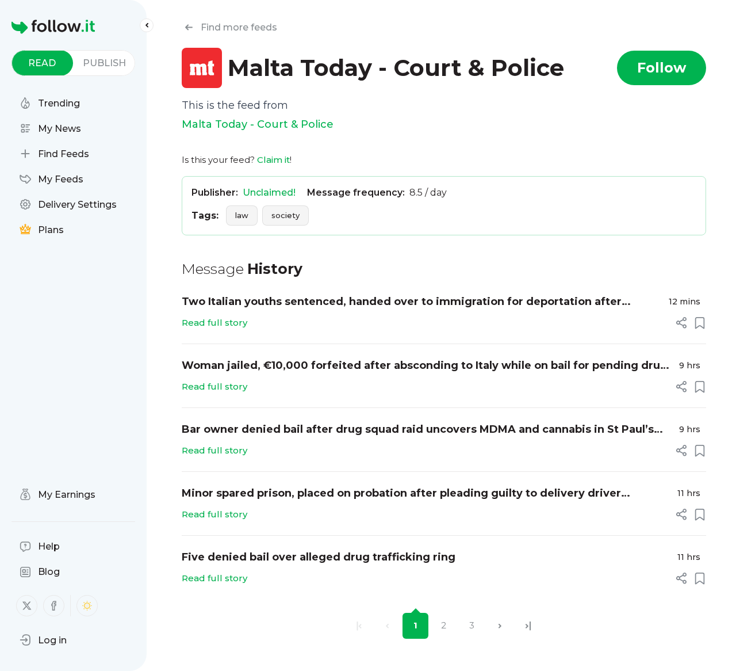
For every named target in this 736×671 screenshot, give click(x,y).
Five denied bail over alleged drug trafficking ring (318, 557)
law (241, 215)
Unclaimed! (269, 192)
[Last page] (528, 626)
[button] (43, 640)
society (285, 215)
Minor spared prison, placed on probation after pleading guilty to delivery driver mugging (401, 494)
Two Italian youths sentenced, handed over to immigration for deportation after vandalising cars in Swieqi (402, 302)
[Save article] (699, 323)
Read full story (214, 322)
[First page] (359, 626)
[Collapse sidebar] (147, 25)
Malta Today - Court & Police (258, 124)
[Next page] (500, 626)
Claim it (273, 159)
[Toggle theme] (87, 606)
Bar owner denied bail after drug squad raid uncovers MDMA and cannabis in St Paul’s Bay (418, 430)
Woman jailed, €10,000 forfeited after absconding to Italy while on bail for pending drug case (425, 366)
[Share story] (681, 323)
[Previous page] (387, 626)
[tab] (42, 63)
